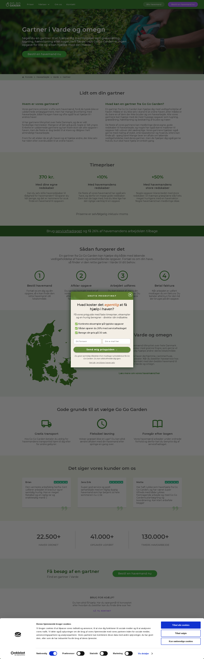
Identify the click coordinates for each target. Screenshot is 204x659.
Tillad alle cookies (180, 625)
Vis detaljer (143, 653)
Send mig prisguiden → (102, 349)
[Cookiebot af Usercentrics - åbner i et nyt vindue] (18, 654)
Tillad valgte (181, 633)
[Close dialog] (130, 294)
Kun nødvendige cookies (181, 641)
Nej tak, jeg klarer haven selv (102, 362)
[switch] (81, 653)
